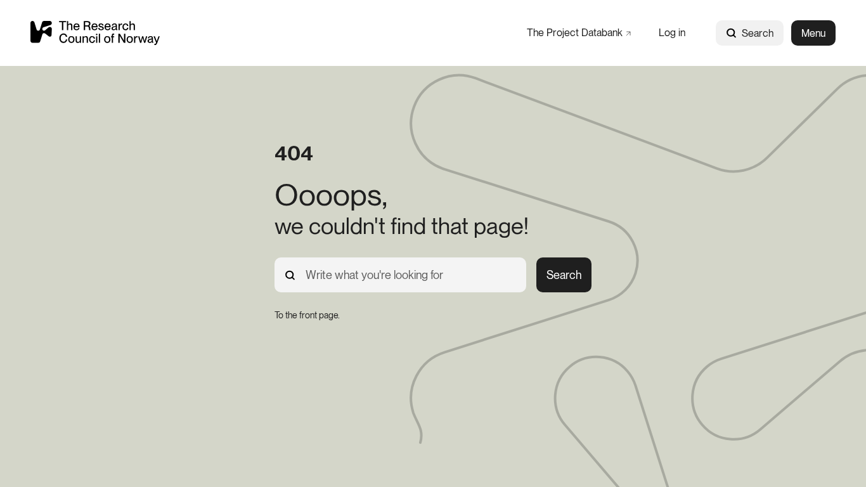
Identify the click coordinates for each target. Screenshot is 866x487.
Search (757, 33)
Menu (813, 33)
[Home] (95, 32)
